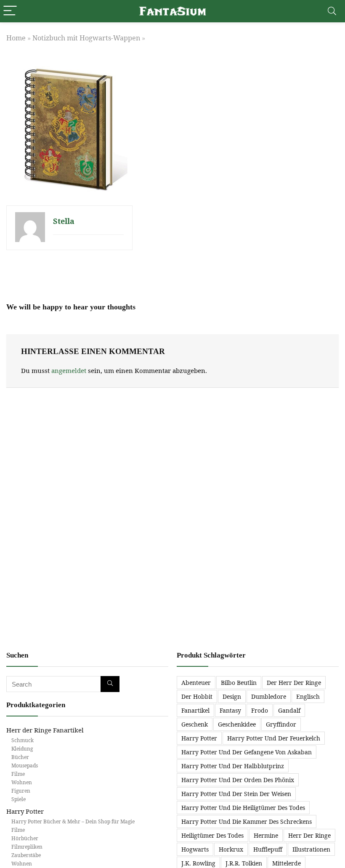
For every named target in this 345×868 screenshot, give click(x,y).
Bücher (20, 757)
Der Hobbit (196, 696)
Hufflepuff (267, 849)
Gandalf (289, 710)
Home (16, 38)
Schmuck (22, 740)
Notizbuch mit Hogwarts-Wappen (86, 38)
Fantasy (230, 710)
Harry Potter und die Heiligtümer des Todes (243, 808)
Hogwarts (195, 849)
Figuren (20, 790)
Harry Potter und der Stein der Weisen (236, 794)
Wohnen (21, 782)
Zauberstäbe (26, 855)
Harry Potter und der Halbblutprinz (232, 766)
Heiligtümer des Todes (212, 835)
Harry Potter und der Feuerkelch (273, 738)
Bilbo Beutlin (239, 683)
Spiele (18, 799)
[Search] (332, 11)
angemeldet (68, 370)
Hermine (266, 835)
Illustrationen (311, 849)
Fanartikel (195, 710)
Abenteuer (196, 683)
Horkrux (231, 849)
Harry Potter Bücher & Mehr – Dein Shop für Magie (73, 821)
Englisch (308, 696)
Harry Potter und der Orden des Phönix (237, 780)
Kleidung (22, 748)
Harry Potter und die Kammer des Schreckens (246, 821)
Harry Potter (25, 811)
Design (232, 696)
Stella (63, 221)
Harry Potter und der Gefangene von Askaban (246, 752)
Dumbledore (268, 696)
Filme (18, 773)
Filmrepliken (26, 846)
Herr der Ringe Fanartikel (45, 730)
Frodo (259, 710)
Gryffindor (281, 724)
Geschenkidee (237, 724)
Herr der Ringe (309, 835)
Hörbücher (24, 838)
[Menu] (10, 11)
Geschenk (194, 724)
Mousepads (24, 765)
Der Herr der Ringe (294, 683)
